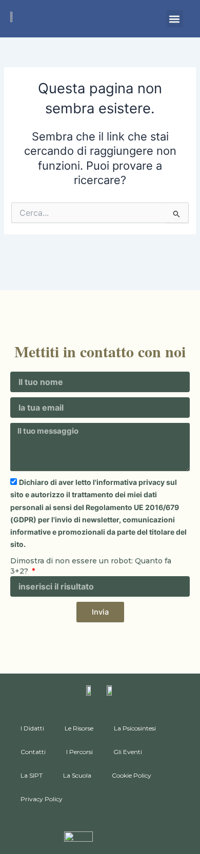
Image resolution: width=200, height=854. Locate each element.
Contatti (33, 752)
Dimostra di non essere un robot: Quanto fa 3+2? (90, 566)
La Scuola (77, 775)
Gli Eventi (127, 752)
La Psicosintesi (135, 728)
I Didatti (32, 728)
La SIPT (32, 775)
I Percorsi (79, 752)
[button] (174, 18)
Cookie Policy (131, 775)
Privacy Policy (42, 799)
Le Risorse (79, 728)
